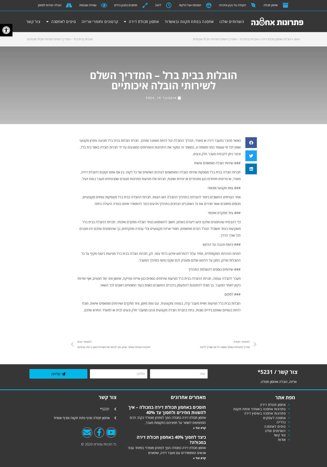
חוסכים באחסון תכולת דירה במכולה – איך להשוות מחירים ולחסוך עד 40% (167, 409)
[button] (6, 30)
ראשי (297, 39)
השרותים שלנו (232, 21)
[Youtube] (111, 432)
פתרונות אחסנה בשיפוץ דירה (265, 413)
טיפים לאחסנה (63, 21)
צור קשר (33, 21)
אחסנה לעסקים (274, 418)
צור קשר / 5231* (278, 371)
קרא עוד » (199, 428)
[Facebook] (99, 432)
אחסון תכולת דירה (144, 21)
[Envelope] (87, 432)
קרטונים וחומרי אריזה (100, 21)
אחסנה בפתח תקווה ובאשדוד (189, 21)
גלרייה (281, 422)
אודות (282, 439)
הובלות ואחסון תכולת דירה (276, 39)
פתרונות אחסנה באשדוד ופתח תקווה (259, 409)
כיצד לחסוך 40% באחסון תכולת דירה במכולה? (171, 439)
